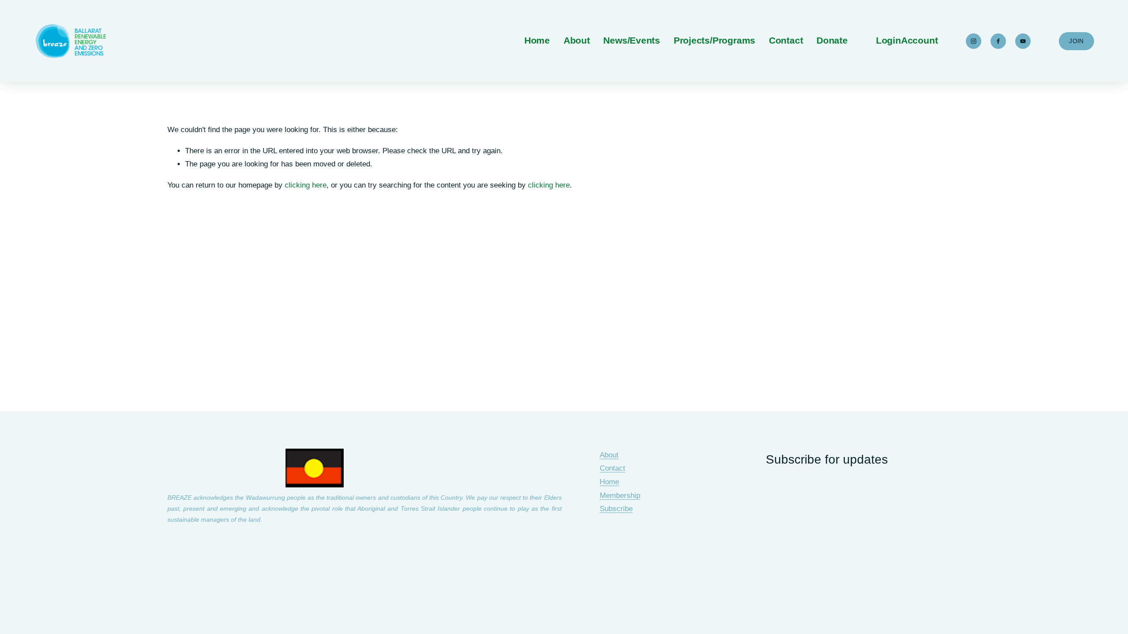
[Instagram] (973, 41)
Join (1076, 40)
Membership (620, 495)
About (609, 455)
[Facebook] (998, 41)
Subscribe (616, 509)
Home (537, 40)
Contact (786, 40)
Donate (832, 40)
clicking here (306, 185)
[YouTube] (1023, 41)
